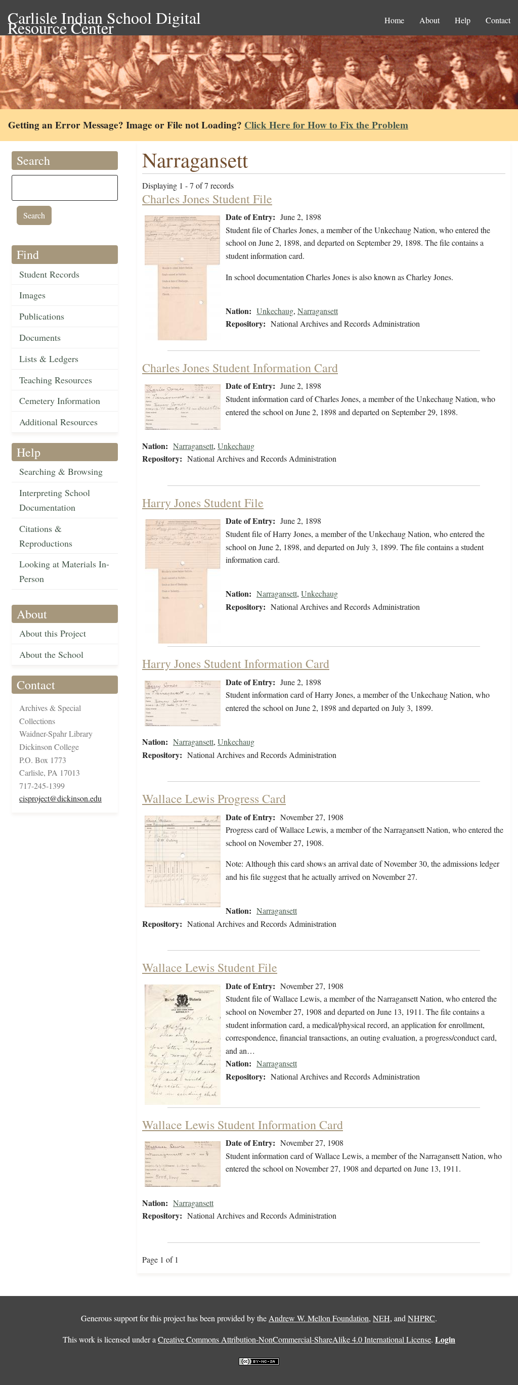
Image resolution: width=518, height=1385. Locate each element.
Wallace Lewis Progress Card (214, 798)
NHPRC (421, 1318)
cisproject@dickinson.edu (60, 798)
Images (32, 295)
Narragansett (317, 310)
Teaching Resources (55, 380)
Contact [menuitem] (498, 20)
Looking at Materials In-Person (64, 571)
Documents (40, 337)
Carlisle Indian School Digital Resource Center (104, 18)
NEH (381, 1318)
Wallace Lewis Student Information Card (242, 1124)
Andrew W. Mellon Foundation (319, 1318)
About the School (51, 654)
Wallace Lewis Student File (209, 967)
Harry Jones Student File (203, 503)
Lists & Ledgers (48, 358)
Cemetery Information (59, 400)
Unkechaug (274, 310)
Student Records (49, 274)
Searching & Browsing (61, 471)
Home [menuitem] (394, 20)
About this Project (52, 633)
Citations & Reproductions (45, 535)
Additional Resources (58, 422)
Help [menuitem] (462, 20)
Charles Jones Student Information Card (240, 368)
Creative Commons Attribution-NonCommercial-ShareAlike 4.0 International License (294, 1339)
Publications (41, 316)
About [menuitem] (429, 20)
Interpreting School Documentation (54, 499)
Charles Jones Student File (207, 199)
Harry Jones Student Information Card (235, 663)
